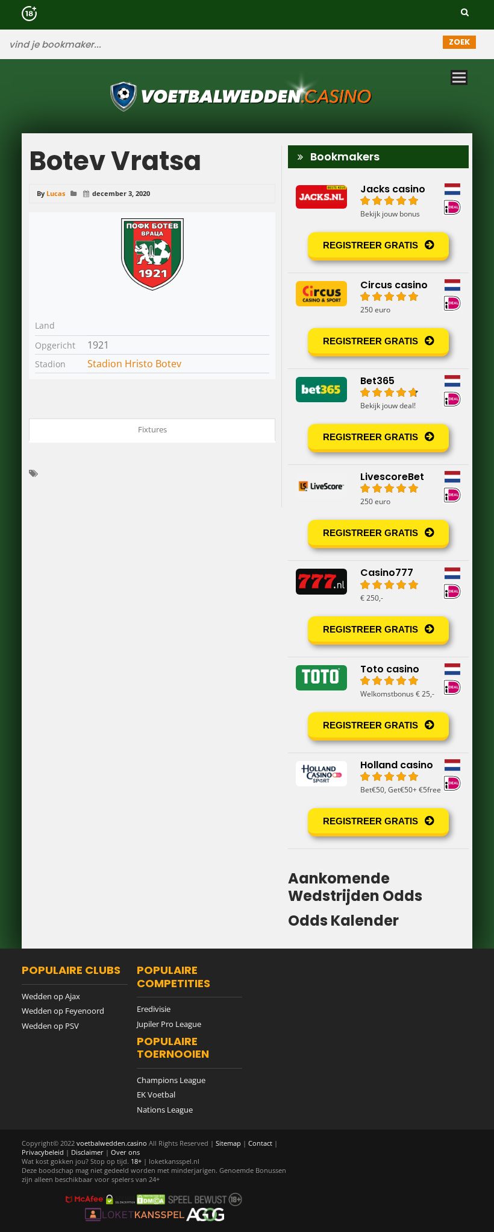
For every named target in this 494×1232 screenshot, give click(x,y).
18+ (137, 1161)
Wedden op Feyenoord (63, 1010)
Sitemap (228, 1143)
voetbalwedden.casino (112, 1143)
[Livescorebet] (378, 512)
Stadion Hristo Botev (134, 363)
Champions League (171, 1080)
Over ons (125, 1152)
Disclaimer (87, 1152)
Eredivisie (153, 1008)
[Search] (465, 12)
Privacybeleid (43, 1152)
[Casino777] (378, 608)
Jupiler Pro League (169, 1024)
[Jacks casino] (378, 225)
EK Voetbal (156, 1094)
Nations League (165, 1109)
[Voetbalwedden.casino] (243, 117)
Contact (260, 1143)
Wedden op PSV (50, 1025)
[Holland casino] (378, 800)
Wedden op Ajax (51, 996)
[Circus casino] (378, 320)
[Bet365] (378, 416)
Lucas (55, 193)
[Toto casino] (378, 705)
